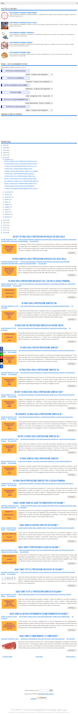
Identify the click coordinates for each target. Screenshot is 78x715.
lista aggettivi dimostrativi (8, 507)
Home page (39, 656)
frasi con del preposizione (28, 261)
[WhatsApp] (1, 354)
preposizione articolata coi (42, 284)
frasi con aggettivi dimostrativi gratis (65, 505)
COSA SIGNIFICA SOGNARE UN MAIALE (20, 42)
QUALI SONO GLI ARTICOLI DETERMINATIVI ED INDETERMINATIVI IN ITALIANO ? (39, 614)
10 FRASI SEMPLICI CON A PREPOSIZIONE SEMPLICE (19, 186)
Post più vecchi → (71, 656)
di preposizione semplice (26, 483)
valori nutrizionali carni (57, 639)
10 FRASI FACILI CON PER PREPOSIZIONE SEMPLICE (19, 174)
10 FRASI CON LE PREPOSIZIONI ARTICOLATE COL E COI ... (21, 166)
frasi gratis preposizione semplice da (47, 439)
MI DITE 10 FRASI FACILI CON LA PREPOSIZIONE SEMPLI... (21, 179)
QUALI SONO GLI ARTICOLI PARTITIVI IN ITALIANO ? (39, 525)
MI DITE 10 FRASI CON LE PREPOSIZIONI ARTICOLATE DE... (21, 161)
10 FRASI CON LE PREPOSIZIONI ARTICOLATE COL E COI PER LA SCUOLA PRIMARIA (39, 281)
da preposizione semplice (28, 439)
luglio (6, 202)
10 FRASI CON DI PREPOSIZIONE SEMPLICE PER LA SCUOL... (21, 188)
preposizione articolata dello (9, 263)
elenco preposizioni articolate (29, 572)
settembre (8, 197)
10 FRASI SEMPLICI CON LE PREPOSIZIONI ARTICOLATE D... (21, 164)
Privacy (65, 710)
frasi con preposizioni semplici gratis (47, 594)
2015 (4, 220)
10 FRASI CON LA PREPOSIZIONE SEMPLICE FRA (18, 169)
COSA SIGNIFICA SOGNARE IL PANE (19, 52)
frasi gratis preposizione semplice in (29, 417)
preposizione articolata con (59, 284)
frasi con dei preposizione (26, 239)
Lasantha (33, 712)
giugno (7, 204)
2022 (4, 147)
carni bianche (33, 639)
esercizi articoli (32, 616)
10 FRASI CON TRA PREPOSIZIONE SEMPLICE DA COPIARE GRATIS (39, 325)
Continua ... (72, 253)
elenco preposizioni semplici (26, 594)
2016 (4, 157)
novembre (8, 192)
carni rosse (40, 639)
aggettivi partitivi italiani (25, 528)
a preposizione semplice (25, 461)
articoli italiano (23, 616)
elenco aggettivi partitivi (40, 528)
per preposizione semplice (49, 350)
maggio (7, 207)
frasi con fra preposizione (28, 306)
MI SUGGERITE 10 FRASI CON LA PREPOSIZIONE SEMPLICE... (21, 181)
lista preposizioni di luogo (66, 550)
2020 (4, 152)
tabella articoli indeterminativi (61, 616)
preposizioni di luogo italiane (9, 552)
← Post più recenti (7, 656)
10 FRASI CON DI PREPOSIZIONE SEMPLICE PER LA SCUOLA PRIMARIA (39, 481)
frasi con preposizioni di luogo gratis (47, 550)
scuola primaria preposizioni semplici (54, 372)
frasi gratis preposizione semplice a (43, 461)
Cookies (59, 710)
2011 (4, 230)
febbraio (7, 214)
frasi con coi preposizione (26, 284)
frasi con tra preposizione (25, 328)
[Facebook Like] (1, 351)
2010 (4, 232)
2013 (4, 225)
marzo (7, 212)
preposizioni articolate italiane (19, 241)
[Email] (1, 363)
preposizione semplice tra (41, 328)
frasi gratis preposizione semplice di (45, 483)
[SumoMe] (1, 366)
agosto (7, 199)
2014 (4, 222)
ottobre (7, 194)
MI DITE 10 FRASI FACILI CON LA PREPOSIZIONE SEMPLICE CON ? (39, 392)
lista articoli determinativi (45, 616)
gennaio (7, 217)
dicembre (8, 159)
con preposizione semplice (26, 395)
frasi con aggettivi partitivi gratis (56, 528)
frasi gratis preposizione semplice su (31, 372)
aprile (6, 209)
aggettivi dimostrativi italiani (29, 505)
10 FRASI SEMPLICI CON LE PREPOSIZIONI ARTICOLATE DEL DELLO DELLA (39, 259)
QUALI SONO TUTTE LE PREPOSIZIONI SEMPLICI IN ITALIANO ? (39, 591)
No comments (34, 241)
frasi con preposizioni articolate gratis (50, 572)
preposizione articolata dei (60, 239)
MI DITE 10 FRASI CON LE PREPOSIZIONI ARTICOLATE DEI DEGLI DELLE (39, 237)
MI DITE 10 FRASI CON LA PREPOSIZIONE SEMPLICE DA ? (20, 183)
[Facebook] (1, 348)
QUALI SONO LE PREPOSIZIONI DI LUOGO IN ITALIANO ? (39, 547)
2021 (4, 150)
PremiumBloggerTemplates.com (45, 712)
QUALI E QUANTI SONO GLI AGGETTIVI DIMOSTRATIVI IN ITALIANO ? (39, 503)
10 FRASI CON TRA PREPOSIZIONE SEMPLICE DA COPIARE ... (21, 171)
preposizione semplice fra (44, 306)
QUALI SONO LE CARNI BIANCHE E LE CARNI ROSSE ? (39, 636)
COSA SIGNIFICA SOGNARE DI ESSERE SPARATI (23, 12)
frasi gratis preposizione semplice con (46, 395)
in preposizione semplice (48, 417)
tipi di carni (47, 639)
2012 (4, 227)
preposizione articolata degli (43, 239)
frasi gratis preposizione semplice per (30, 350)
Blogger (53, 710)
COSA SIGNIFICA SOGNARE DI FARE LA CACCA (23, 22)
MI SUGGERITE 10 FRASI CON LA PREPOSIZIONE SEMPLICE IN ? (39, 414)
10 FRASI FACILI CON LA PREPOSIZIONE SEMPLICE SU (20, 176)
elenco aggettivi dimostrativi (46, 505)
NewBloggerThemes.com (62, 712)
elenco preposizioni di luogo (27, 550)
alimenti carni (24, 639)
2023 (4, 145)
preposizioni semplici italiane (60, 306)
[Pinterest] (1, 357)
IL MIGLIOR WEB (38, 710)
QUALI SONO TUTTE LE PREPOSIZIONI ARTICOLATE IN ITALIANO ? (39, 569)
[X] (1, 360)
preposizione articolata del (44, 261)
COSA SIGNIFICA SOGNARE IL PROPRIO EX (21, 32)
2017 (4, 155)
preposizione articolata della (61, 261)
